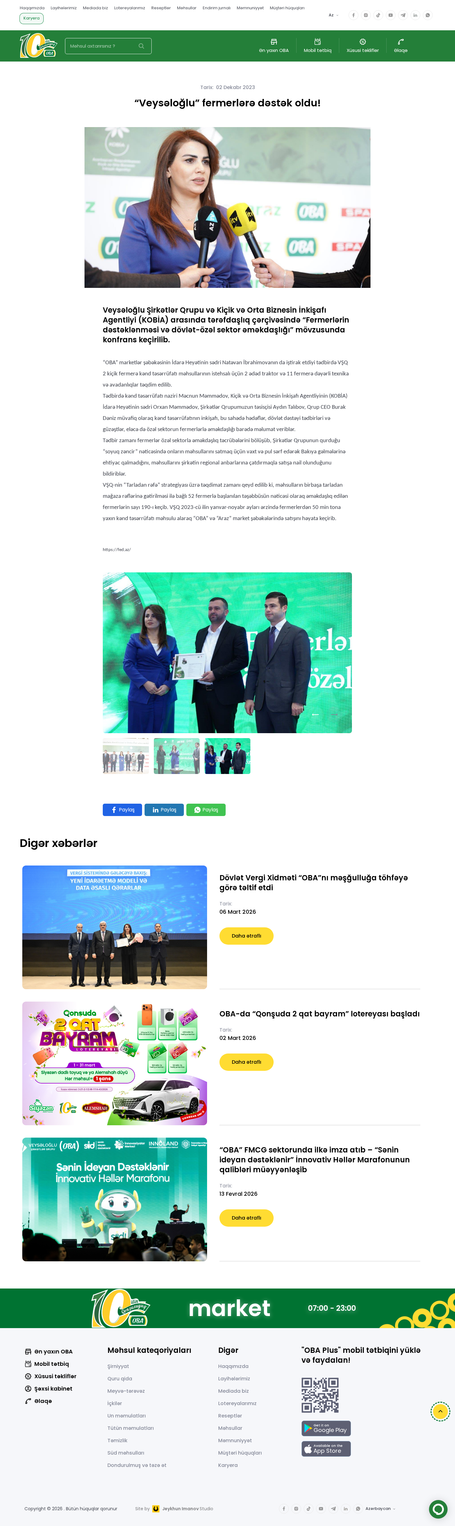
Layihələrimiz (64, 8)
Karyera (32, 18)
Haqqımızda (32, 8)
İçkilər (114, 1403)
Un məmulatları (126, 1415)
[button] (316, 715)
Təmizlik (117, 1440)
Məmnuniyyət (250, 8)
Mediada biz (95, 8)
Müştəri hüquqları (287, 8)
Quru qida (119, 1378)
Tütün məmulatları (130, 1428)
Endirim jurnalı (217, 8)
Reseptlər (161, 8)
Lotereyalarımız (129, 8)
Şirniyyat (118, 1366)
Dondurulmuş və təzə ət (137, 1465)
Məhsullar (187, 8)
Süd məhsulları (125, 1452)
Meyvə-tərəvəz (126, 1391)
